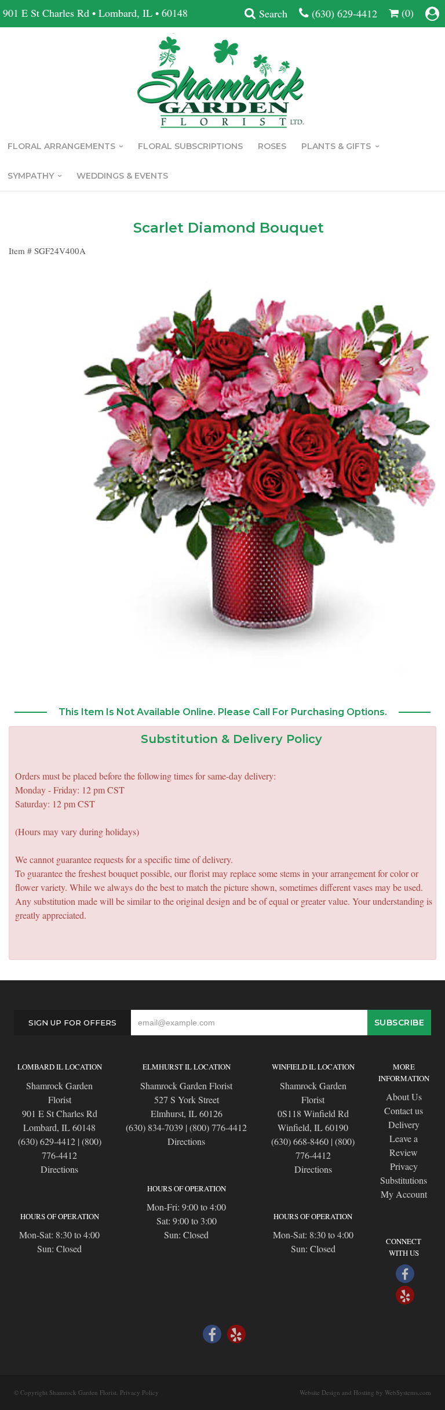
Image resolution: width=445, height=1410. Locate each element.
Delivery (404, 1124)
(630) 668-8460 (300, 1141)
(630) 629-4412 (344, 13)
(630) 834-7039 (154, 1127)
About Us (404, 1096)
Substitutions (403, 1180)
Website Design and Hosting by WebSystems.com (365, 1392)
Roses (272, 146)
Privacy (404, 1166)
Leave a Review (403, 1145)
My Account (404, 1194)
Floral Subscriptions (190, 146)
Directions (59, 1169)
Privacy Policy (139, 1392)
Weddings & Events (122, 176)
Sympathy (31, 176)
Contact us (403, 1110)
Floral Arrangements (61, 146)
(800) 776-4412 (218, 1127)
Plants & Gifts (336, 146)
